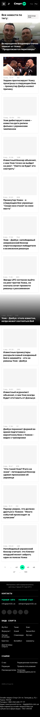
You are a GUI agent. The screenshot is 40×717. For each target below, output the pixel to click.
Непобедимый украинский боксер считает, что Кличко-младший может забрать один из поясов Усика (19, 553)
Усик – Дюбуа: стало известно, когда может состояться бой (19, 320)
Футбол (5, 627)
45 (28, 567)
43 (17, 567)
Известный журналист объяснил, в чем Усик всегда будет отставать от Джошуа (19, 395)
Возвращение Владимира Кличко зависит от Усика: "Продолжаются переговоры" (20, 46)
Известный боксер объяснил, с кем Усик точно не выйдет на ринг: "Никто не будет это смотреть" (19, 164)
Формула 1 (6, 631)
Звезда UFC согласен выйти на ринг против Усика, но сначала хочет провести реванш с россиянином (19, 284)
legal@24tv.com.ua (31, 704)
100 (25, 572)
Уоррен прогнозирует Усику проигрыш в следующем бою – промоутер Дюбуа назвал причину (19, 84)
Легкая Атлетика (5, 636)
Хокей (16, 631)
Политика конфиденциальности (26, 671)
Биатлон (5, 641)
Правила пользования (26, 666)
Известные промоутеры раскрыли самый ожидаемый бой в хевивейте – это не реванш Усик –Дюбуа (19, 356)
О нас (4, 662)
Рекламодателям (9, 670)
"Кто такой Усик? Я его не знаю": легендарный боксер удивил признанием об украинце (19, 473)
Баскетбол (30, 631)
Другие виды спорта (7, 645)
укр (31, 4)
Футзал (29, 635)
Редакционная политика (27, 662)
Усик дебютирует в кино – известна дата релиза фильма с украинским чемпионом (17, 124)
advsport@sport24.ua (27, 603)
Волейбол (18, 641)
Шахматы (30, 641)
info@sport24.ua (8, 603)
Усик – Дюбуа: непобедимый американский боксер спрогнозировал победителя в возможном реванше (19, 244)
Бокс (28, 627)
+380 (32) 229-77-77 (16, 702)
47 (14, 572)
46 (34, 567)
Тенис (16, 627)
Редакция (6, 666)
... (10, 567)
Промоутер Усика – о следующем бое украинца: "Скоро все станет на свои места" (18, 204)
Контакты (7, 593)
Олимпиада (19, 635)
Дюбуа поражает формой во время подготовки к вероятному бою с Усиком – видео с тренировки (19, 433)
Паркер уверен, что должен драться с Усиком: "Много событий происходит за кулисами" (19, 513)
